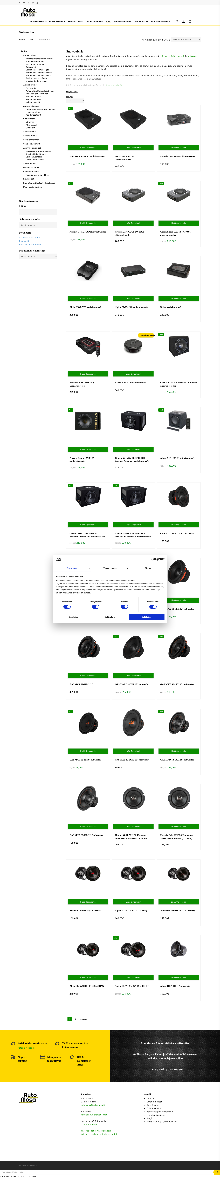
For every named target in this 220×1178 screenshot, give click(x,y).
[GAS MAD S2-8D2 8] (88, 723)
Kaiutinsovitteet (33, 99)
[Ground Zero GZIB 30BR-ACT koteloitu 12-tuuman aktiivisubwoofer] (133, 496)
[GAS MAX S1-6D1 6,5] (178, 496)
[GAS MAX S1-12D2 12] (178, 572)
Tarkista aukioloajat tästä (94, 1114)
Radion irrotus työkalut (37, 78)
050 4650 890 (91, 1124)
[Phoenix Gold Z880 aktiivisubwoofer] (178, 119)
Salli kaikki (146, 617)
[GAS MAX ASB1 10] (133, 119)
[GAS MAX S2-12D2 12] (88, 647)
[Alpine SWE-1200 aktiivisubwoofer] (133, 270)
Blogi (149, 1118)
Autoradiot (31, 67)
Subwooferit (29, 119)
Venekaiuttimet (30, 136)
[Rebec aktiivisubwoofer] (178, 270)
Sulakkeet (30, 128)
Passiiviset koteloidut (30, 244)
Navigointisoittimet (35, 64)
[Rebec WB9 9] (133, 346)
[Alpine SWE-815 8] (178, 421)
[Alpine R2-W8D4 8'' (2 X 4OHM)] (133, 874)
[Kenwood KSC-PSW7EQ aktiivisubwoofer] (88, 346)
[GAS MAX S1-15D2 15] (133, 647)
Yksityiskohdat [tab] (110, 568)
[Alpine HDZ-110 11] (178, 949)
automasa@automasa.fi (93, 1105)
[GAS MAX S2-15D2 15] (178, 647)
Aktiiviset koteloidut (29, 237)
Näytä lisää (72, 91)
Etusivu (22, 39)
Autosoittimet (29, 55)
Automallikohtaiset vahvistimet (40, 109)
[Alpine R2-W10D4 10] (88, 949)
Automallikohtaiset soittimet (39, 59)
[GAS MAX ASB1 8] (88, 119)
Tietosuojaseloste (156, 1115)
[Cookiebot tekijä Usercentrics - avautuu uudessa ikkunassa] (153, 560)
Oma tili (150, 1098)
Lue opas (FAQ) (114, 85)
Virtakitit (30, 122)
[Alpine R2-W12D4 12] (133, 949)
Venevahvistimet (31, 140)
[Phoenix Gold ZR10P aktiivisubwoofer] (88, 195)
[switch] (95, 607)
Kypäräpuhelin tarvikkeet (37, 175)
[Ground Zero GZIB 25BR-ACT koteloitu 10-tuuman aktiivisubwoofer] (88, 496)
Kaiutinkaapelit (33, 102)
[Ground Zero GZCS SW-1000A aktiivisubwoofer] (178, 195)
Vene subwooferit (31, 144)
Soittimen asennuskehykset (39, 73)
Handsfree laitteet (31, 167)
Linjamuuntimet (33, 112)
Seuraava (83, 1019)
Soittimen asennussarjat (37, 70)
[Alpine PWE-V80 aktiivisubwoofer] (88, 270)
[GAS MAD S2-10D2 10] (133, 723)
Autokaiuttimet (30, 85)
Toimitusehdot (154, 1108)
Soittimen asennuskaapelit (38, 75)
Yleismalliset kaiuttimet (37, 94)
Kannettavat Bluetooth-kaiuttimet (39, 183)
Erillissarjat (31, 88)
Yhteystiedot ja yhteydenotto (96, 1130)
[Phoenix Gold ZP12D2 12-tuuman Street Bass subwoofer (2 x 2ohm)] (133, 798)
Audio (32, 39)
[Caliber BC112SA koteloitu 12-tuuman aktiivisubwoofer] (178, 346)
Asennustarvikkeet (32, 148)
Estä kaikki (73, 617)
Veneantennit (29, 163)
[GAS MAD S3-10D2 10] (178, 723)
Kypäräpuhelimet (31, 171)
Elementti (24, 241)
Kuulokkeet (28, 179)
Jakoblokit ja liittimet (36, 154)
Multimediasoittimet (35, 62)
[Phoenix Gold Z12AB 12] (88, 421)
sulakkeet (193, 56)
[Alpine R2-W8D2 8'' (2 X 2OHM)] (88, 874)
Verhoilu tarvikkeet (35, 160)
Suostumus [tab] (72, 568)
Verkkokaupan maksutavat (160, 1111)
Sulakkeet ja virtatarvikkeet (38, 151)
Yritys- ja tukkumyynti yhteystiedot (99, 1134)
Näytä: (69, 97)
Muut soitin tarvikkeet (36, 81)
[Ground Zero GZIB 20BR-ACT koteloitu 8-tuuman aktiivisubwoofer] (133, 421)
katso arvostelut (26, 1048)
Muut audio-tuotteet (32, 187)
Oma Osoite (153, 1105)
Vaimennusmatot (34, 157)
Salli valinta (110, 617)
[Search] (217, 1172)
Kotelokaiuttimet (33, 97)
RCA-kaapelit (32, 125)
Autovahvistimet (31, 106)
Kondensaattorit (33, 115)
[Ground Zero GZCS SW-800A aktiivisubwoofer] (133, 195)
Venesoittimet (29, 131)
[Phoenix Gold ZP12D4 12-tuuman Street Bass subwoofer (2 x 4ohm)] (178, 798)
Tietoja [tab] (148, 568)
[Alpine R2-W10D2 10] (178, 874)
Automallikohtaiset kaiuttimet (40, 91)
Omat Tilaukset (154, 1101)
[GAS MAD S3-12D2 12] (88, 798)
